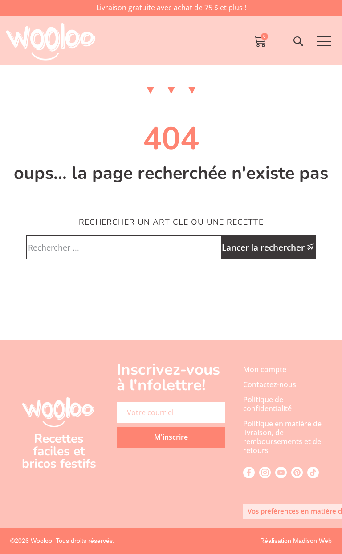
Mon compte (264, 369)
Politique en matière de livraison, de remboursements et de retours (282, 437)
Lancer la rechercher (264, 247)
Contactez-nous (269, 384)
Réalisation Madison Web (296, 540)
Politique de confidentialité (267, 404)
